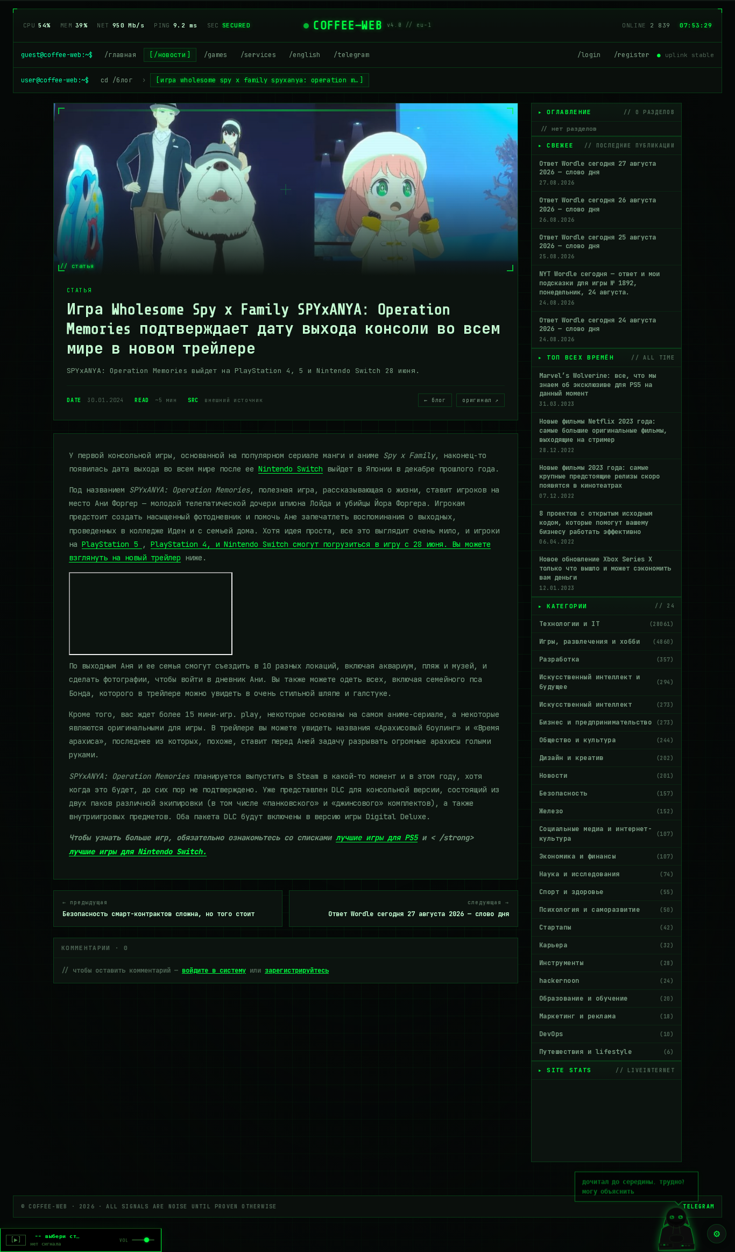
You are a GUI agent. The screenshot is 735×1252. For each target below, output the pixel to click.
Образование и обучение (606, 998)
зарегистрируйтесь (297, 970)
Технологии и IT (606, 624)
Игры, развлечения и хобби (606, 641)
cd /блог (116, 80)
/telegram (351, 55)
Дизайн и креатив (606, 758)
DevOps (606, 1034)
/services (258, 55)
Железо (606, 811)
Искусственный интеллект (606, 704)
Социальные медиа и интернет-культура (606, 834)
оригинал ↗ (480, 400)
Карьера (606, 945)
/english (305, 55)
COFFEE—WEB (348, 25)
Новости (606, 775)
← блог (435, 400)
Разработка (606, 659)
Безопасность (606, 793)
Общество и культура (606, 740)
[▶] (16, 1239)
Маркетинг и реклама (606, 1016)
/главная (120, 55)
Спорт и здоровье (606, 892)
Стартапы (606, 927)
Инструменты (606, 963)
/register (631, 55)
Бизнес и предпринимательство (606, 722)
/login (589, 55)
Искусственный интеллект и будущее (606, 682)
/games (216, 55)
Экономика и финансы (606, 856)
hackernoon (606, 980)
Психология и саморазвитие (606, 909)
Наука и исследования (606, 874)
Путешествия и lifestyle (606, 1051)
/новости (170, 55)
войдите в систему (214, 970)
